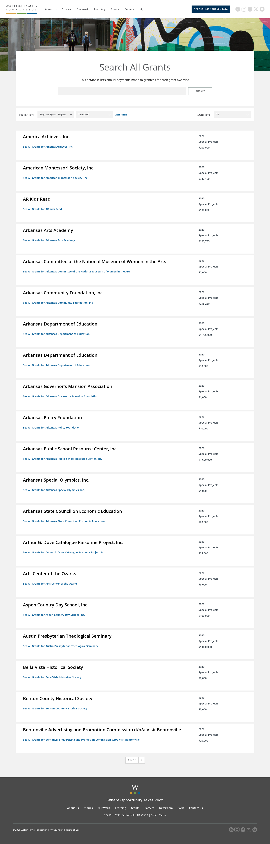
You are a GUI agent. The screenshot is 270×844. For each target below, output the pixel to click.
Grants (115, 9)
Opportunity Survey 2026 (211, 9)
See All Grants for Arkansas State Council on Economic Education (64, 521)
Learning (99, 9)
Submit (200, 91)
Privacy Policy (56, 829)
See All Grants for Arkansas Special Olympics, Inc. (54, 490)
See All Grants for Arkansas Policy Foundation (51, 427)
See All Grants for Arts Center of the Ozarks (50, 583)
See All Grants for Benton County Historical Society (55, 708)
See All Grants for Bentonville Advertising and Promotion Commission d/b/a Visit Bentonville (81, 739)
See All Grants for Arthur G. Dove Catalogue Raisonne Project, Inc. (64, 552)
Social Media (159, 815)
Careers (129, 9)
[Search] (141, 9)
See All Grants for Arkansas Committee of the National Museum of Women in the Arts (77, 271)
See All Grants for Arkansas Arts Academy (49, 240)
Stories (66, 9)
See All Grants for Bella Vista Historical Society (52, 677)
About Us (51, 9)
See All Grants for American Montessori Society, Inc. (55, 178)
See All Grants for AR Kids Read (42, 209)
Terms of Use (73, 829)
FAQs (181, 808)
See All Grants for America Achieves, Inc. (48, 146)
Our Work (82, 9)
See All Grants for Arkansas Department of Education (56, 334)
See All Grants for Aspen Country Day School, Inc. (54, 615)
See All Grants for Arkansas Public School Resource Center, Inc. (62, 458)
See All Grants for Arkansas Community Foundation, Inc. (58, 302)
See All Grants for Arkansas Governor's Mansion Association (60, 396)
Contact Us (196, 808)
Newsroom (166, 808)
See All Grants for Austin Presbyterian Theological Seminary (60, 646)
